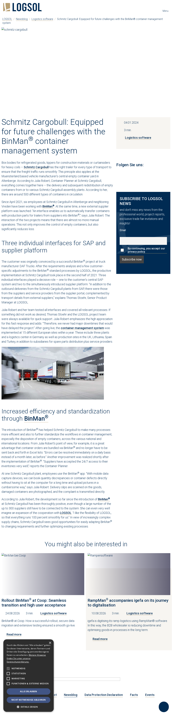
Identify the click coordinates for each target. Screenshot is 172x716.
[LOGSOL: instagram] (135, 173)
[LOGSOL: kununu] (168, 173)
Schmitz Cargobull (36, 167)
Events (150, 695)
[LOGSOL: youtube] (127, 173)
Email (123, 230)
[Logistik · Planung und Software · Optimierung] (22, 7)
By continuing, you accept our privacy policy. (146, 250)
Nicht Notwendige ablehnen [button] (28, 699)
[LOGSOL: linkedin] (118, 173)
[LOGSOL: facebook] (143, 173)
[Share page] (164, 707)
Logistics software (42, 19)
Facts (134, 695)
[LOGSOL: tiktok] (160, 173)
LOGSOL (7, 19)
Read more (14, 634)
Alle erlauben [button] (28, 691)
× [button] (50, 643)
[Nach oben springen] (164, 695)
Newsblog (22, 19)
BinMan (48, 206)
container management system (82, 328)
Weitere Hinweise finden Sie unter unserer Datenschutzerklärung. (26, 658)
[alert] (28, 675)
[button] (28, 706)
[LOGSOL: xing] (152, 173)
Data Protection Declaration (104, 695)
